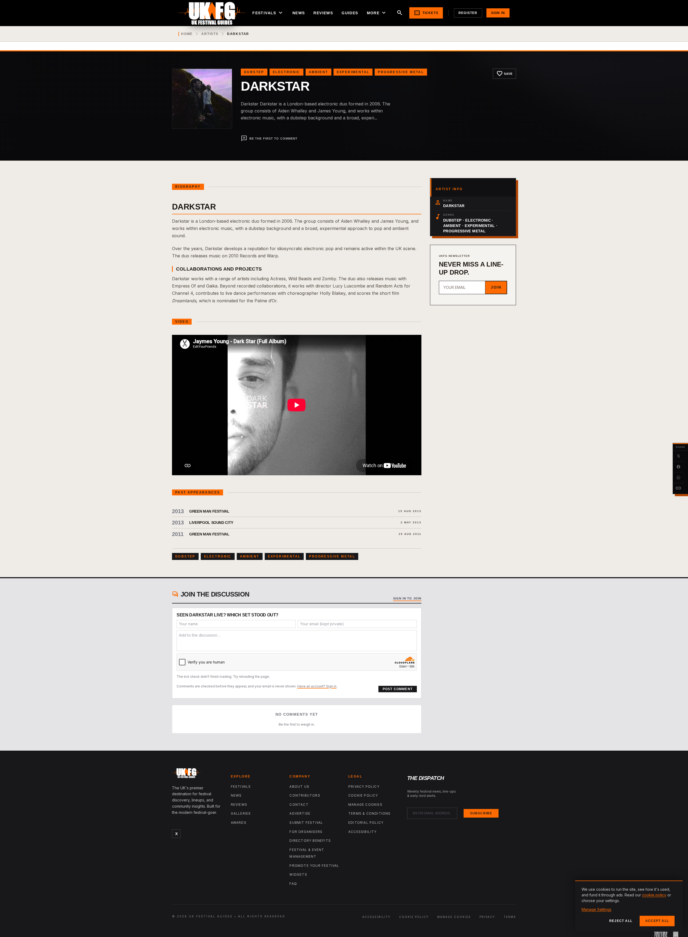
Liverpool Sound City (211, 522)
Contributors (304, 795)
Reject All (620, 921)
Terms (510, 916)
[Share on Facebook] (678, 467)
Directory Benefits (310, 841)
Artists (209, 34)
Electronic (286, 72)
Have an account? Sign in (316, 686)
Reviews (323, 13)
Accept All (657, 921)
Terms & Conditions (369, 813)
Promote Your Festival (314, 866)
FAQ (293, 884)
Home (187, 34)
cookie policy (654, 895)
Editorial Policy (366, 823)
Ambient (318, 72)
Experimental (353, 72)
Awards (238, 823)
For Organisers (305, 832)
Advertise (299, 813)
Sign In (498, 13)
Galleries (241, 813)
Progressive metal (401, 72)
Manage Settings (596, 909)
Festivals (268, 13)
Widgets (298, 874)
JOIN (496, 287)
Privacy (487, 916)
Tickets (426, 13)
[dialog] (629, 906)
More (377, 13)
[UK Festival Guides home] (197, 774)
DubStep (254, 72)
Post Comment (398, 689)
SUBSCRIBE (481, 813)
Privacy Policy (363, 787)
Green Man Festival (209, 511)
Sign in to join (407, 598)
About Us (299, 787)
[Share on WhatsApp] (678, 477)
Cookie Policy (363, 795)
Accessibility (362, 832)
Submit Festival (306, 823)
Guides (350, 13)
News (298, 13)
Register (468, 13)
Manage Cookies (365, 805)
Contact (298, 805)
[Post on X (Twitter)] (678, 456)
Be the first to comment (269, 138)
